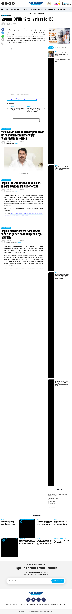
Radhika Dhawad (10, 24)
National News (62, 10)
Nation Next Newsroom (12, 242)
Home (7, 10)
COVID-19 (43, 10)
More (29, 14)
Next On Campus (15, 10)
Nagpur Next (63, 605)
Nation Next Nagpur (38, 14)
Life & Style (25, 10)
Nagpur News (51, 10)
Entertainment (35, 10)
